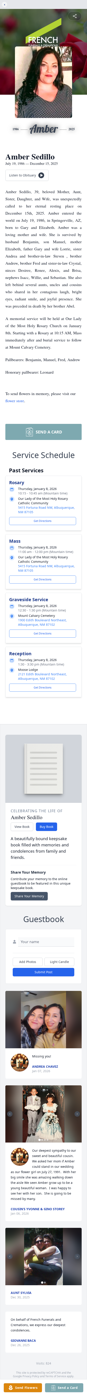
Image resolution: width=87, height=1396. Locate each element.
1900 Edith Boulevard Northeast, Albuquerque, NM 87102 (42, 622)
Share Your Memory (29, 896)
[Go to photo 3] (45, 1140)
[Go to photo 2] (42, 1140)
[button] (43, 1019)
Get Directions (43, 521)
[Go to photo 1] (39, 1140)
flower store (14, 400)
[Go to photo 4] (47, 1140)
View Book (21, 827)
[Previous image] (9, 1114)
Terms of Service (55, 1376)
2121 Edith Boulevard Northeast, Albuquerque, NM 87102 (42, 676)
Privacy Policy (31, 1376)
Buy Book (46, 827)
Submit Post (43, 972)
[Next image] (77, 1114)
